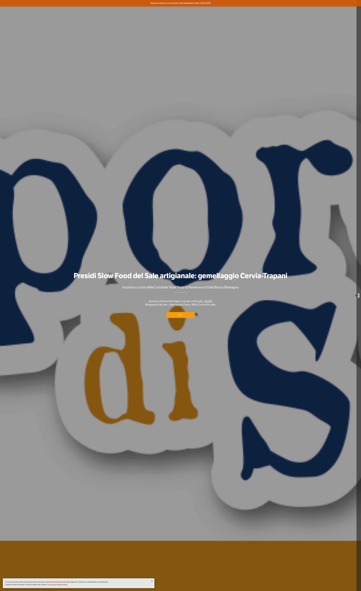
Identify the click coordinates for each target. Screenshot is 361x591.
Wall (358, 295)
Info (180, 315)
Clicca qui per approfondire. (57, 585)
